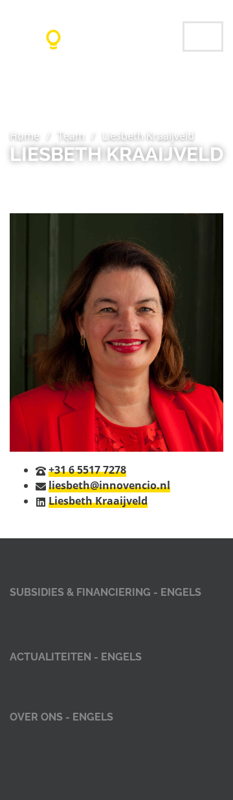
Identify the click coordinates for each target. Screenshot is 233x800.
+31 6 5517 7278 (87, 470)
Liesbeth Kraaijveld (98, 501)
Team (71, 136)
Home (24, 136)
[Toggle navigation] (203, 36)
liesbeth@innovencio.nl (109, 485)
